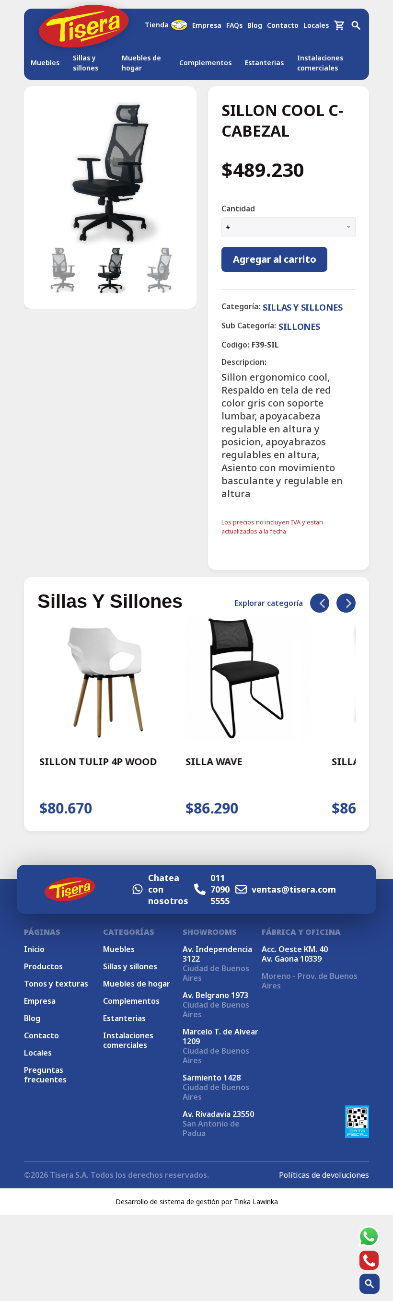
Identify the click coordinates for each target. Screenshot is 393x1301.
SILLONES (299, 326)
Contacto (283, 25)
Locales (316, 25)
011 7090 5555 (220, 889)
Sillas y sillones (85, 62)
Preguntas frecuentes (45, 1074)
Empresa (206, 25)
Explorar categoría (268, 603)
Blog (254, 25)
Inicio (34, 949)
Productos (43, 966)
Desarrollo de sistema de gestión (168, 1201)
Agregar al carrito (274, 259)
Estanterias (264, 62)
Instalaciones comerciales (320, 62)
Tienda (158, 24)
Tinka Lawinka (256, 1201)
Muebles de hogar (141, 62)
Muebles (45, 62)
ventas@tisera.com (294, 889)
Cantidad (238, 208)
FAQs (234, 25)
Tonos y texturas (56, 983)
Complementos (205, 62)
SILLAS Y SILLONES (303, 307)
